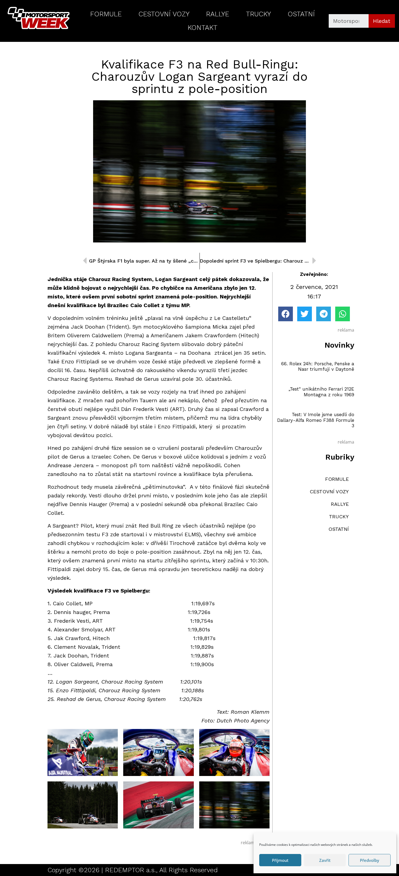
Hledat (381, 21)
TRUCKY (258, 14)
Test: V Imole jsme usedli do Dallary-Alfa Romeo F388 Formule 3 (315, 420)
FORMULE (106, 14)
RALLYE (217, 14)
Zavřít (325, 860)
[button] (285, 314)
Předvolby (369, 860)
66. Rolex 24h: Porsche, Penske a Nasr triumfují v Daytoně (317, 366)
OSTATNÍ (301, 14)
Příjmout (280, 860)
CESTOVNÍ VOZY (163, 14)
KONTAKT (202, 28)
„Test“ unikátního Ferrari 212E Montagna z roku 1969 (321, 391)
